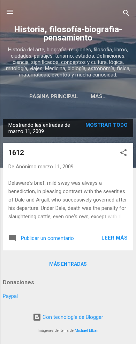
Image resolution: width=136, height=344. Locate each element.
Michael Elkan (86, 330)
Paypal (10, 296)
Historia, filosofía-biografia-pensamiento (68, 33)
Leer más (114, 238)
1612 (16, 152)
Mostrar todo (106, 125)
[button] (123, 153)
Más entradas (68, 264)
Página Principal (53, 96)
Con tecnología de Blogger (72, 317)
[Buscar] (126, 14)
